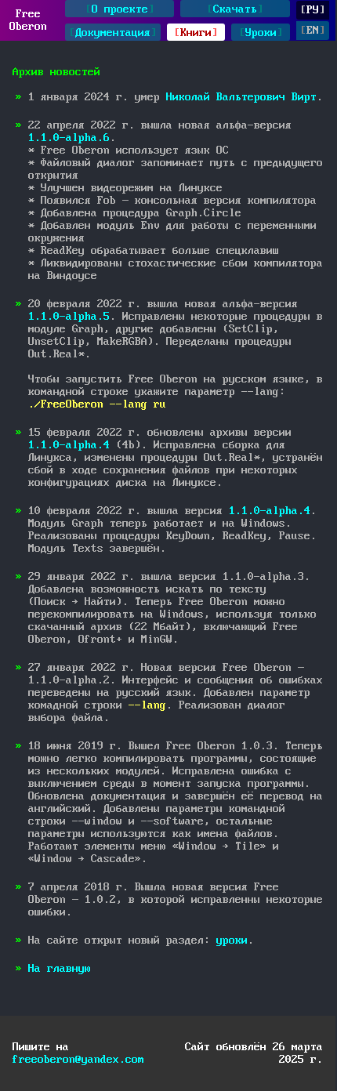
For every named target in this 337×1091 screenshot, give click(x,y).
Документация (112, 33)
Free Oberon (28, 20)
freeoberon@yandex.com (78, 1059)
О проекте (120, 9)
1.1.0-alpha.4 (69, 445)
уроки (232, 940)
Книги (196, 33)
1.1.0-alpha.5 (69, 316)
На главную (59, 968)
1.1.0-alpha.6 (69, 138)
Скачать (235, 9)
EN (312, 30)
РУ (312, 10)
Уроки (261, 33)
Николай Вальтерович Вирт (241, 97)
